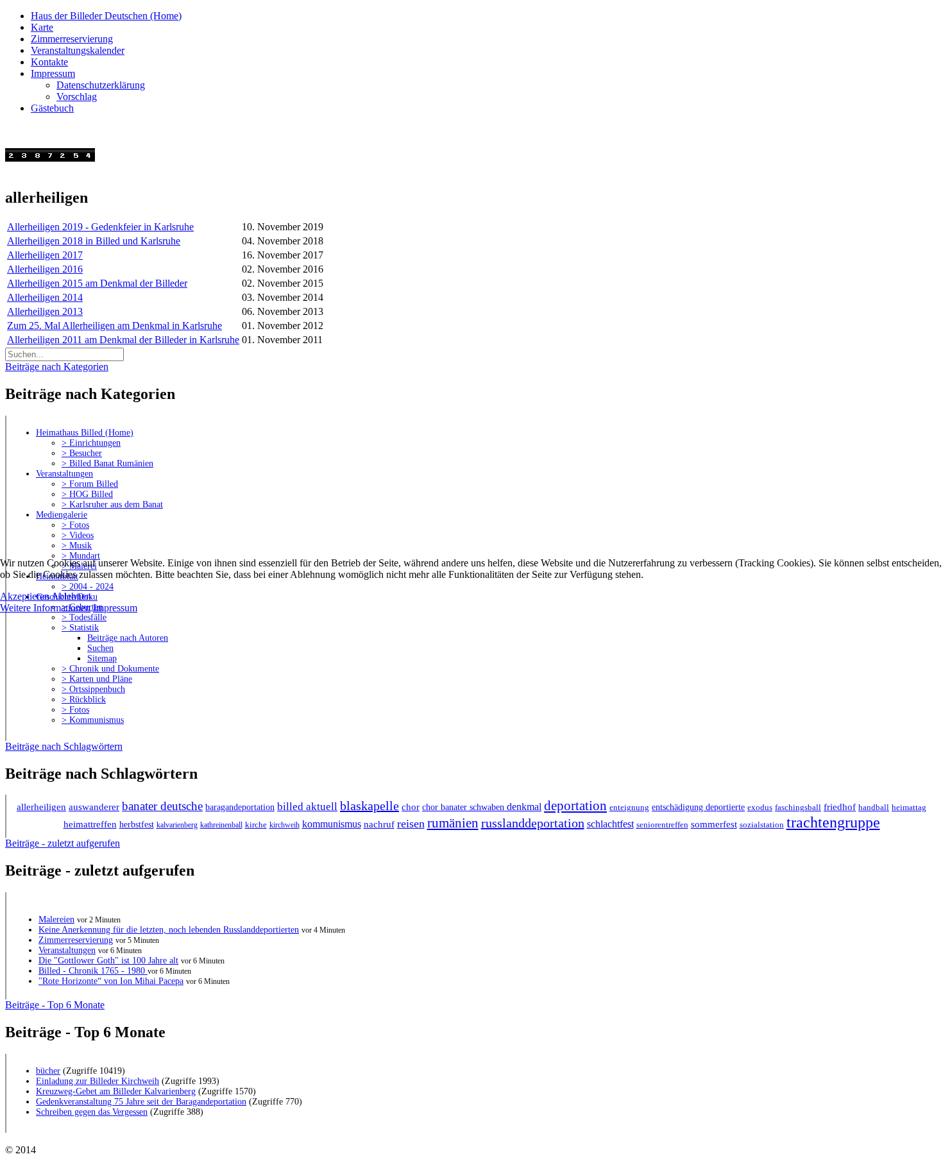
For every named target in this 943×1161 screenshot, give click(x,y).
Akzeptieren (24, 596)
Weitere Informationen (45, 607)
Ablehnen (71, 596)
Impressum (115, 607)
